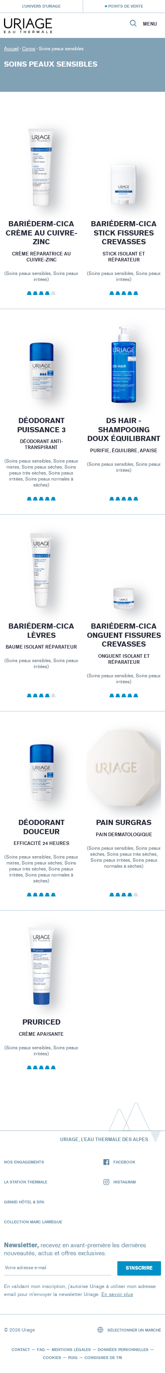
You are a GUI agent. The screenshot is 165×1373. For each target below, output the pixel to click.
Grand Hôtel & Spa (24, 1201)
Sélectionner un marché (133, 1329)
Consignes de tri (103, 1357)
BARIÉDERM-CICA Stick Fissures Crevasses (124, 233)
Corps (28, 48)
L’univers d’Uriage (41, 6)
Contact (21, 1349)
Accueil (11, 48)
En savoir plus (117, 1294)
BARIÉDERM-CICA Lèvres (41, 631)
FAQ (41, 1349)
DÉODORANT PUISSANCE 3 (41, 425)
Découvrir (41, 188)
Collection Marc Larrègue (33, 1221)
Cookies (52, 1357)
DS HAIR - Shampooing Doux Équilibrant (123, 429)
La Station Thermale (25, 1181)
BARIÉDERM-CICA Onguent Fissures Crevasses (124, 635)
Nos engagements (24, 1161)
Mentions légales (71, 1349)
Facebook (124, 1161)
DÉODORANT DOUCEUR (41, 827)
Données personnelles (123, 1349)
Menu (150, 24)
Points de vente (125, 6)
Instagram (124, 1181)
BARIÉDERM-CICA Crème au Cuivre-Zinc (41, 233)
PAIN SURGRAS (123, 822)
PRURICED (41, 1022)
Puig (73, 1357)
